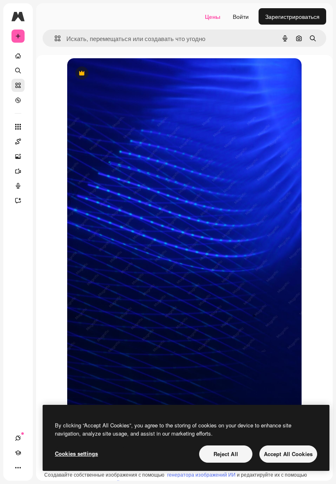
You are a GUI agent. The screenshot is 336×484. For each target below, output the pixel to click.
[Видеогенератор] (18, 171)
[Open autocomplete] (54, 38)
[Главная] (18, 55)
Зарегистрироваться (292, 16)
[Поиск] (18, 70)
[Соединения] (18, 438)
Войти (241, 16)
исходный (122, 73)
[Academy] (18, 452)
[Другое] (18, 467)
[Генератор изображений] (18, 156)
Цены (212, 16)
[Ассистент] (18, 200)
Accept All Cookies (288, 454)
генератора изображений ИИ (201, 474)
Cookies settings (76, 453)
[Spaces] (18, 141)
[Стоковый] (18, 85)
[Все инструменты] (18, 126)
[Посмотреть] (18, 100)
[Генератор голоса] (18, 185)
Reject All (225, 454)
